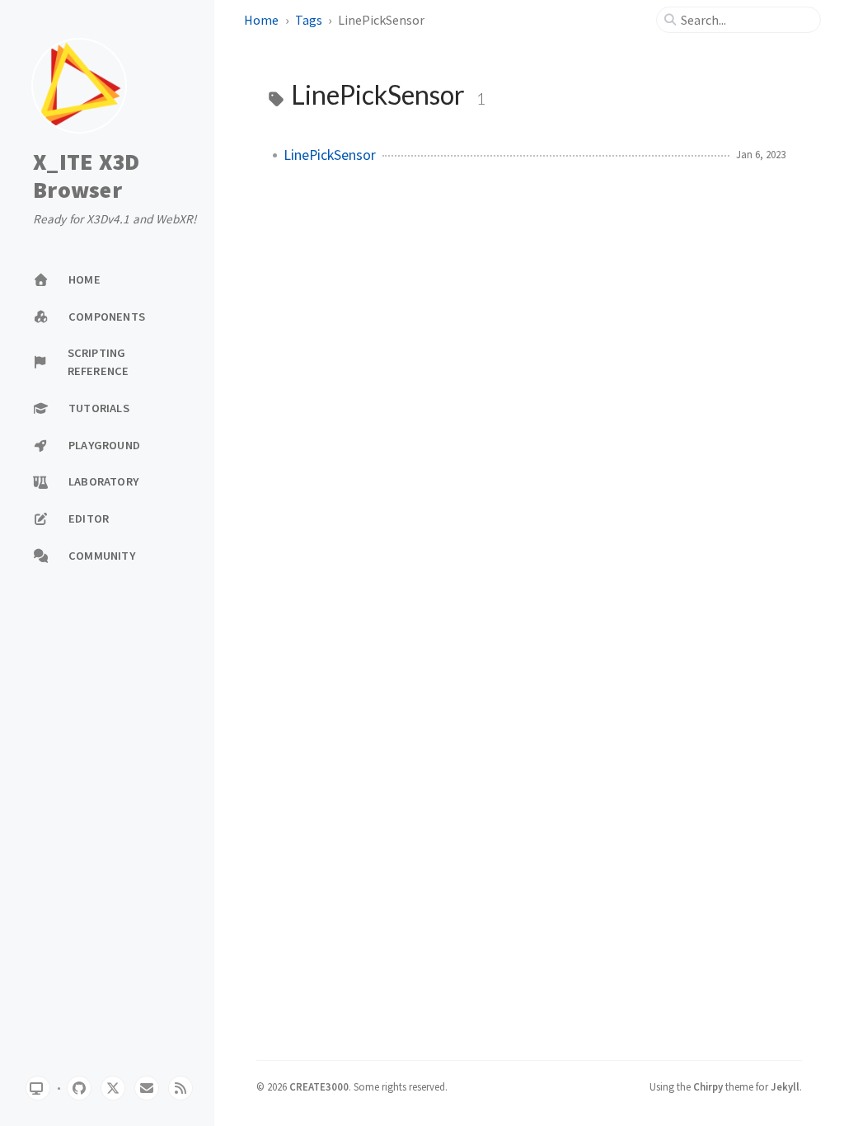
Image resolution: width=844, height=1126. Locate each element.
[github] (79, 1088)
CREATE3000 (319, 1086)
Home (261, 20)
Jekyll (785, 1086)
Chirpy (708, 1086)
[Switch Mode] (37, 1088)
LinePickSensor (330, 155)
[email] (146, 1088)
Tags (308, 20)
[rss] (180, 1088)
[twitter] (112, 1088)
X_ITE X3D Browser (86, 176)
